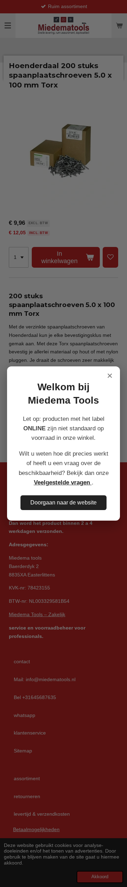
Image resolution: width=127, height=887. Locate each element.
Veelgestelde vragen (63, 482)
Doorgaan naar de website (63, 503)
